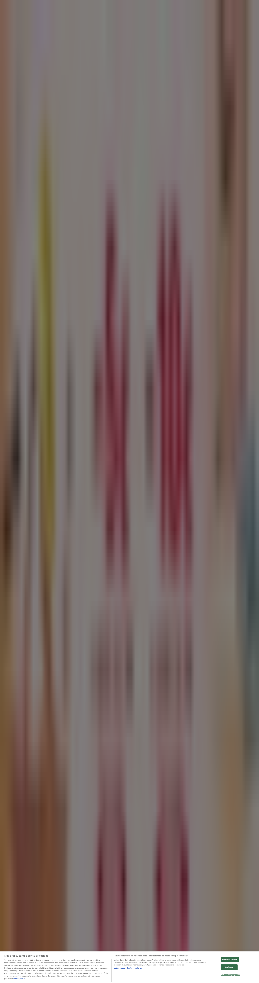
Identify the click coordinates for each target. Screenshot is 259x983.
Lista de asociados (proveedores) (128, 968)
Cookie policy (19, 978)
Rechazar (229, 967)
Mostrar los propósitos (230, 974)
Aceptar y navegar (230, 959)
